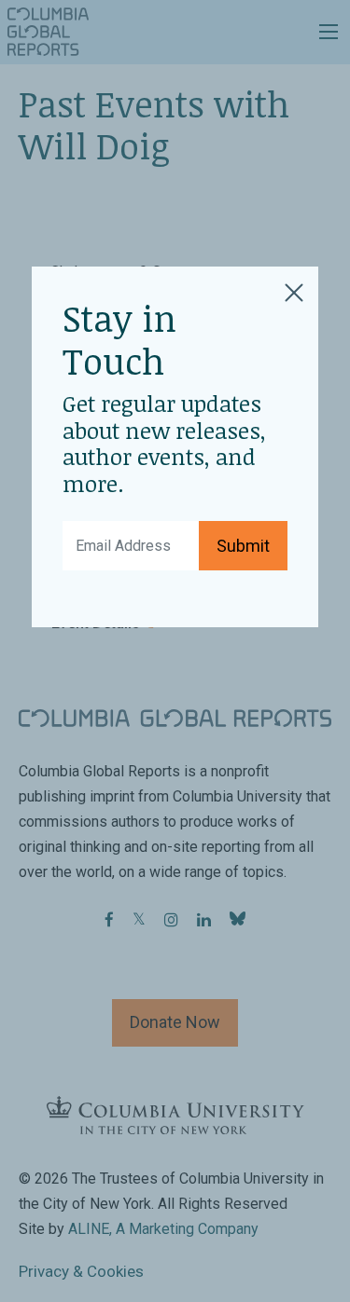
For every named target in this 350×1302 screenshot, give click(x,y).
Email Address (117, 532)
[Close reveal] (294, 290)
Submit (243, 545)
